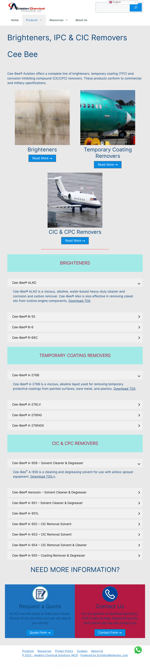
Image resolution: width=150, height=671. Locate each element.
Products (32, 20)
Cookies (82, 651)
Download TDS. (41, 476)
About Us (81, 20)
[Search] (136, 7)
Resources (56, 20)
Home (15, 20)
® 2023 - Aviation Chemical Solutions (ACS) (50, 655)
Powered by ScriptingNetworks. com (104, 655)
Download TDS (80, 301)
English (116, 2)
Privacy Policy (64, 651)
